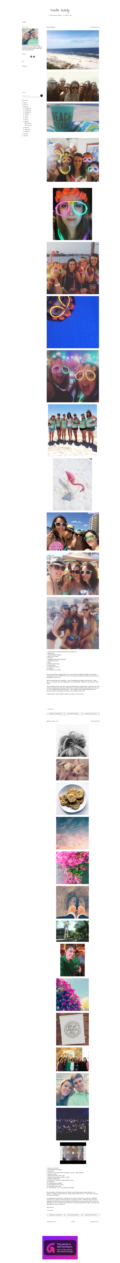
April (26, 121)
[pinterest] (34, 57)
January (26, 131)
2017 (25, 104)
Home (24, 22)
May (26, 119)
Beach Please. (51, 27)
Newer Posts (51, 1221)
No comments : (51, 709)
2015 (25, 133)
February (27, 129)
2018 (25, 102)
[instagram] (31, 57)
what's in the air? (52, 721)
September (27, 112)
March (26, 127)
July (26, 116)
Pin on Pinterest (73, 713)
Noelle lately (60, 10)
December (27, 108)
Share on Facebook (55, 713)
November (27, 110)
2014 (25, 135)
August (26, 114)
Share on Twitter (91, 713)
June (26, 117)
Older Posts (94, 1221)
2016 (25, 106)
